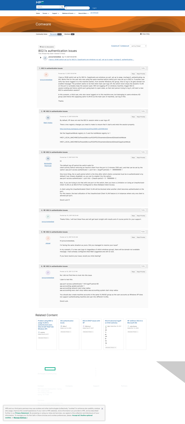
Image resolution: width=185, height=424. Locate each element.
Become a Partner (126, 392)
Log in (94, 8)
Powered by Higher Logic (120, 420)
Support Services (98, 389)
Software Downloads (99, 397)
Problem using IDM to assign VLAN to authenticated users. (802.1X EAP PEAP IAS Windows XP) (46, 325)
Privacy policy (70, 400)
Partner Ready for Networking (130, 394)
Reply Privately (141, 73)
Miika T (65, 326)
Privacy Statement (22, 413)
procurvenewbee (46, 80)
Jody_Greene (133, 326)
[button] (102, 408)
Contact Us (69, 394)
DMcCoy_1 (88, 326)
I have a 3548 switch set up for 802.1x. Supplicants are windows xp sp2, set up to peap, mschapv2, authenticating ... (91, 59)
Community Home (41, 34)
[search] (62, 7)
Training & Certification (100, 394)
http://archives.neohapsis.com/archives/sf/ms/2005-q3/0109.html (84, 129)
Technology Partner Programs (130, 397)
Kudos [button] (143, 68)
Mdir (108, 326)
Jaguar (47, 243)
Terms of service (71, 403)
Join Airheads (94, 13)
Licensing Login (98, 400)
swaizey (42, 332)
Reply (133, 73)
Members (69, 34)
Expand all (115, 46)
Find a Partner (125, 389)
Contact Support (98, 392)
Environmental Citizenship (74, 397)
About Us (68, 389)
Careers (68, 392)
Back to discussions (47, 47)
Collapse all (124, 46)
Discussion (55, 34)
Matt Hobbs (48, 123)
